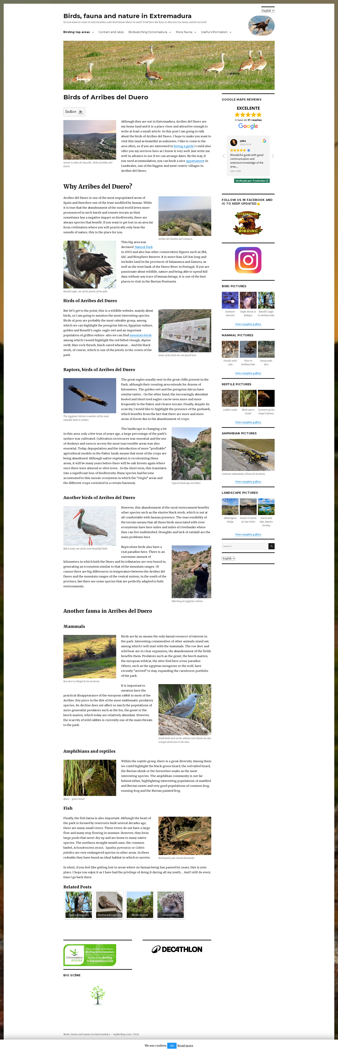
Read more (185, 1045)
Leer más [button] (235, 171)
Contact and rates (111, 32)
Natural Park (143, 247)
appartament (195, 161)
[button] (272, 156)
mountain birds (141, 335)
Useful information (214, 32)
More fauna (184, 32)
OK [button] (172, 1045)
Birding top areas (76, 32)
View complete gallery (248, 324)
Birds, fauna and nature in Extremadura (127, 16)
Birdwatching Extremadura (148, 32)
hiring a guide (184, 146)
